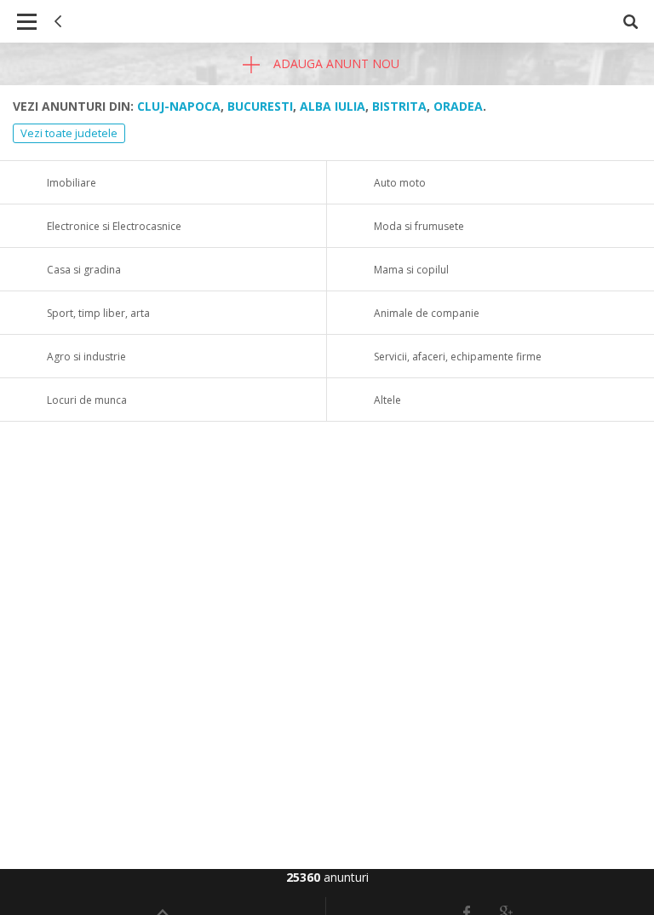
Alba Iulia (332, 106)
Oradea (458, 106)
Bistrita (399, 106)
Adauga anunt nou (334, 63)
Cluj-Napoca (179, 106)
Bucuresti (260, 106)
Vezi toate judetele (69, 133)
